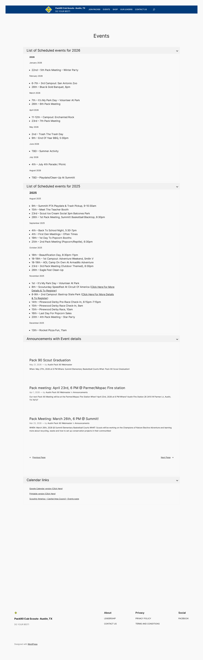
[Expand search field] (154, 9)
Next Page (167, 457)
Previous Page (37, 457)
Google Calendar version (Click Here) (46, 488)
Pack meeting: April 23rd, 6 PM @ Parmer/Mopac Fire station (77, 388)
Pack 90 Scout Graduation (50, 360)
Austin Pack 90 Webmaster (60, 364)
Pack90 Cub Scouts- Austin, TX (70, 8)
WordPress (32, 644)
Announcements (80, 392)
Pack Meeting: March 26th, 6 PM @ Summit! (64, 419)
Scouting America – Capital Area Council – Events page (54, 499)
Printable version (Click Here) (42, 493)
